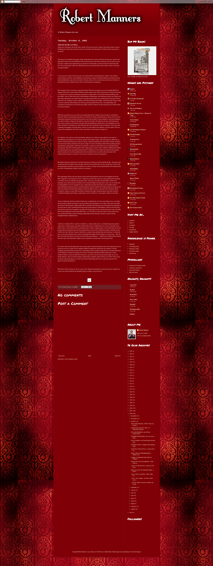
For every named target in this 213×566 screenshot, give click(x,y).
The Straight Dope (134, 246)
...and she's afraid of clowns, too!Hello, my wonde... (142, 483)
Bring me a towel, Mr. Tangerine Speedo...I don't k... (142, 470)
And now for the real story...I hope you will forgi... (142, 466)
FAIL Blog (133, 94)
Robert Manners (144, 330)
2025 (131, 351)
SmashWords (132, 230)
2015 (131, 378)
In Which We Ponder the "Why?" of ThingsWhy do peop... (140, 428)
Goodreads (132, 225)
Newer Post (61, 356)
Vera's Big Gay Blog (135, 154)
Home (89, 356)
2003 (131, 411)
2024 (131, 354)
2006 (131, 402)
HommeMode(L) (134, 159)
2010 (131, 392)
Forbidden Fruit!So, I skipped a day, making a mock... (143, 445)
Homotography (134, 149)
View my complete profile (144, 335)
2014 (131, 381)
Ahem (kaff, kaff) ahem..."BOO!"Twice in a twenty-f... (142, 424)
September (134, 487)
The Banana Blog (135, 309)
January (133, 509)
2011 (131, 389)
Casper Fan (133, 285)
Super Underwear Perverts (137, 193)
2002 (131, 413)
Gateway (84, 255)
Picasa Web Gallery (134, 270)
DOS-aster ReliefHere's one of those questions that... (140, 432)
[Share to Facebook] (88, 287)
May (132, 498)
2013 (131, 383)
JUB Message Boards (136, 144)
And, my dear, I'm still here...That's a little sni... (142, 474)
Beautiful (132, 304)
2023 (131, 356)
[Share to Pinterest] (91, 287)
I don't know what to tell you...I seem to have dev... (143, 449)
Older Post (117, 356)
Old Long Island (134, 164)
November (134, 418)
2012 (131, 386)
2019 (131, 367)
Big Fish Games (133, 272)
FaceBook (132, 220)
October (133, 421)
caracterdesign (125, 552)
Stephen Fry (133, 173)
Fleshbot (132, 314)
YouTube (131, 227)
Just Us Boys (133, 299)
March (133, 503)
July (132, 493)
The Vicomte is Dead (136, 207)
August (133, 490)
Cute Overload (134, 120)
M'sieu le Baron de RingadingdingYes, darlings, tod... (141, 453)
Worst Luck (133, 203)
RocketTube (133, 294)
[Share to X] (86, 287)
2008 (131, 397)
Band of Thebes (134, 178)
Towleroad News (134, 139)
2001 (131, 512)
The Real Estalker (135, 134)
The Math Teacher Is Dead (137, 198)
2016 (131, 375)
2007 (131, 400)
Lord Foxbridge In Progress (138, 130)
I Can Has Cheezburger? (137, 99)
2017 (131, 373)
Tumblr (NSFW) (133, 232)
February (133, 506)
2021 (131, 362)
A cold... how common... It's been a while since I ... (142, 479)
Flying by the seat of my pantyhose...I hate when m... (142, 462)
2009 (131, 394)
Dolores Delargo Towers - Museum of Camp (140, 114)
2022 (131, 359)
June (132, 495)
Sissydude (133, 183)
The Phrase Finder (134, 251)
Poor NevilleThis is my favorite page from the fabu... (143, 441)
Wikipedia (132, 244)
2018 (131, 370)
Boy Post (132, 290)
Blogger (138, 552)
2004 (131, 408)
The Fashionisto (134, 125)
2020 (131, 365)
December (134, 416)
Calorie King (132, 253)
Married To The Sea (135, 103)
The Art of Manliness (136, 108)
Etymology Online (134, 249)
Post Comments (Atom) (71, 359)
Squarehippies (134, 169)
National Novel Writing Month (137, 265)
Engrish (132, 89)
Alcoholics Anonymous (135, 268)
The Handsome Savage (136, 188)
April (132, 501)
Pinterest (131, 223)
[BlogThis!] (84, 287)
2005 (131, 405)
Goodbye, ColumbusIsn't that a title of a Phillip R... (141, 458)
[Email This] (82, 287)
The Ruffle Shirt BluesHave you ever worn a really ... (142, 437)
